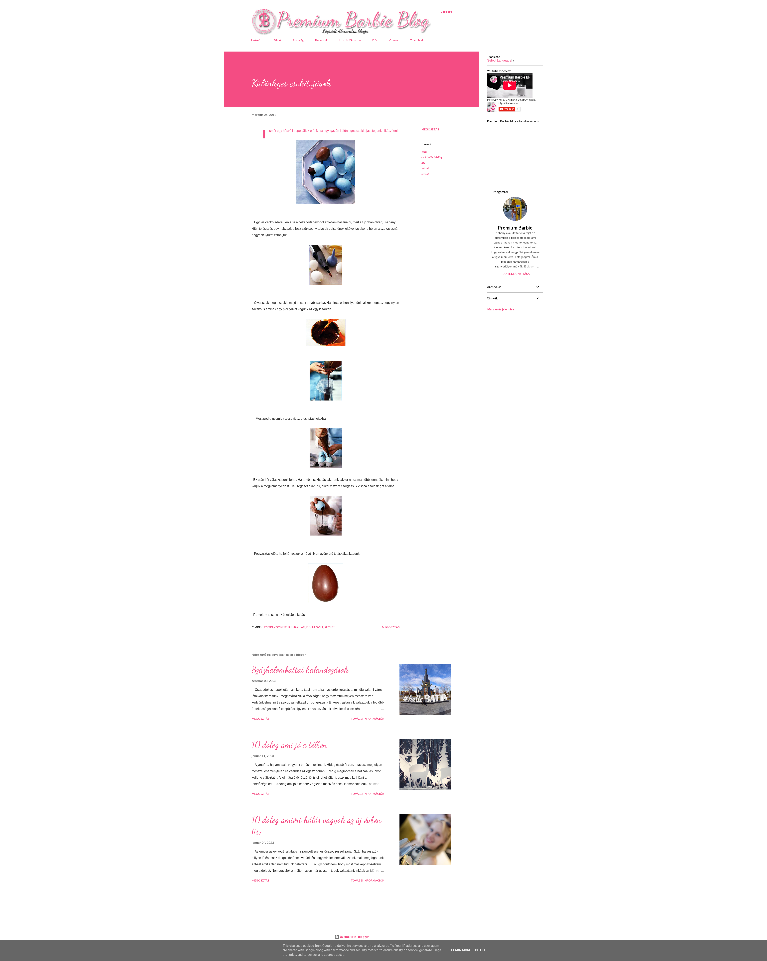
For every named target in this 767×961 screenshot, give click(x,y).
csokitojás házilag (431, 157)
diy (423, 162)
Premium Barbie (515, 228)
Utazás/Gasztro (350, 40)
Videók (393, 40)
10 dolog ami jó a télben (289, 744)
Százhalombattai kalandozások (300, 669)
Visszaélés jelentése (500, 309)
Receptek (321, 40)
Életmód (256, 40)
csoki (424, 151)
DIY (374, 40)
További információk (367, 718)
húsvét (425, 168)
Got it (480, 950)
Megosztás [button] (430, 129)
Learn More (461, 950)
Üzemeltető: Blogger (354, 937)
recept (425, 174)
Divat (277, 40)
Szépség (298, 40)
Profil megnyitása (515, 273)
